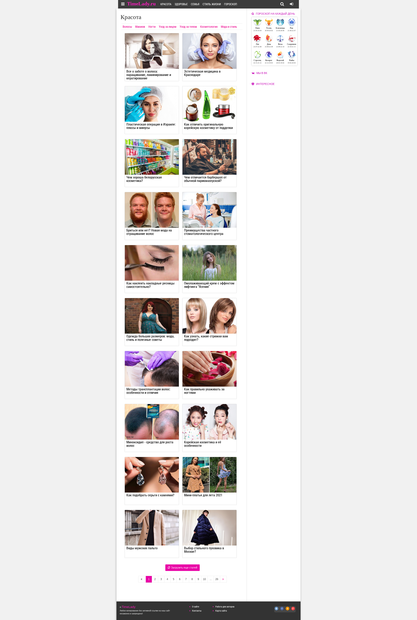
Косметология (209, 27)
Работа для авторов (224, 606)
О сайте (195, 606)
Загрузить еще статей (183, 567)
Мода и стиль (229, 27)
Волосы (127, 27)
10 (204, 579)
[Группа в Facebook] (282, 610)
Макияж (140, 27)
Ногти (152, 27)
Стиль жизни (212, 4)
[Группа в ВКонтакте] (276, 610)
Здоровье (181, 4)
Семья (195, 4)
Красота (165, 4)
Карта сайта (221, 610)
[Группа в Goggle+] (293, 610)
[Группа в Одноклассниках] (287, 610)
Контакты (196, 610)
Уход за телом (188, 27)
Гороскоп (230, 4)
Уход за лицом (167, 27)
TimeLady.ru (141, 4)
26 (216, 579)
